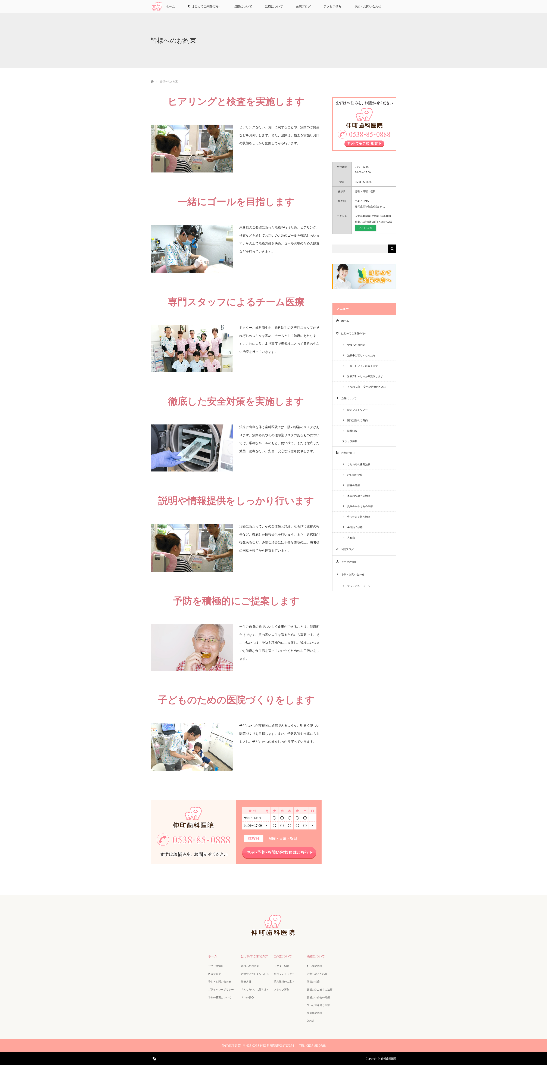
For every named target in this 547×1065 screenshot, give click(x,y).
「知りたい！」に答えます (361, 365)
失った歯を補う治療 (357, 516)
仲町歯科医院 (388, 1058)
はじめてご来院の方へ (206, 6)
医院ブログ (303, 6)
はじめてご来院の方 (254, 956)
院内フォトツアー (356, 409)
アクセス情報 (332, 6)
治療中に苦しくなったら (255, 973)
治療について (274, 6)
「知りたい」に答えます (255, 989)
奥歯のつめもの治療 (357, 495)
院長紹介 (351, 430)
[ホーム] (152, 76)
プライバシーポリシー (359, 586)
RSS (154, 1058)
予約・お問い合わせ (367, 6)
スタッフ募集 (349, 441)
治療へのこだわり (317, 973)
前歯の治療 (352, 485)
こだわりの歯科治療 (357, 464)
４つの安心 (247, 997)
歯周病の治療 (354, 527)
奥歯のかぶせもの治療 (359, 506)
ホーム (170, 6)
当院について (243, 6)
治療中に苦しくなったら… (361, 355)
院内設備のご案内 (356, 420)
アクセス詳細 (365, 228)
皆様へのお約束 (355, 344)
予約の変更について (219, 997)
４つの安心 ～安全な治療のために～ (367, 386)
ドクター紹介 (281, 966)
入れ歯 (350, 537)
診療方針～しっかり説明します (364, 376)
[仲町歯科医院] (273, 935)
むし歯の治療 (354, 474)
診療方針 (246, 981)
